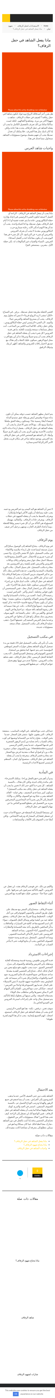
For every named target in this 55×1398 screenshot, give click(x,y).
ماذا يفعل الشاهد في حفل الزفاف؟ (30, 1141)
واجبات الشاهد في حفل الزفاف (32, 1148)
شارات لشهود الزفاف (27, 1374)
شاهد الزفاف (27, 1317)
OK (15, 1394)
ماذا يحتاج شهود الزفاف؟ (35, 1144)
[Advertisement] (27, 80)
